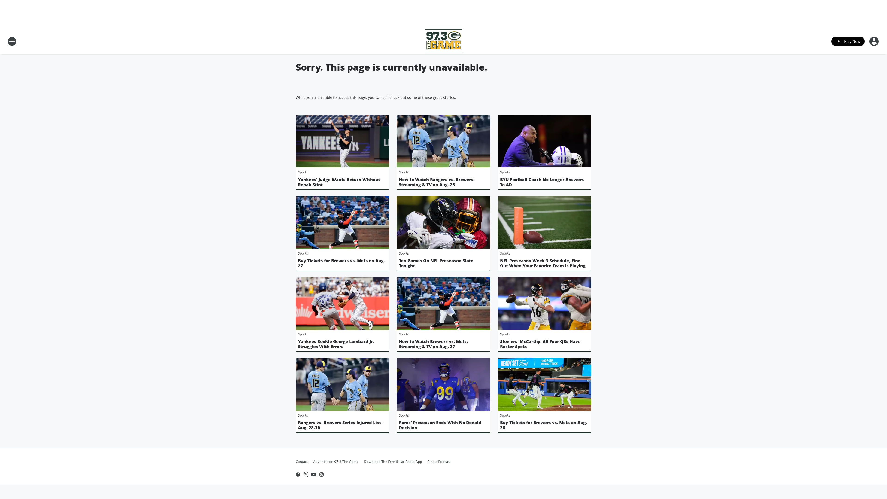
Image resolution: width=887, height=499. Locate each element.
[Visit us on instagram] (321, 474)
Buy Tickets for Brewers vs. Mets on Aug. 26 (543, 425)
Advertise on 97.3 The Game (335, 461)
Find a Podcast (439, 461)
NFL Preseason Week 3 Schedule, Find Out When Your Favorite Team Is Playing (543, 263)
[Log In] (874, 41)
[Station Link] (443, 41)
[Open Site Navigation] (12, 41)
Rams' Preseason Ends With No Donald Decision (440, 425)
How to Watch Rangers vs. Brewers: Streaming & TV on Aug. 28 (436, 182)
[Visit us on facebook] (298, 474)
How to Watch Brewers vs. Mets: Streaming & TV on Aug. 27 (433, 344)
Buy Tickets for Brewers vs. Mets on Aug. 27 (341, 263)
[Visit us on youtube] (313, 474)
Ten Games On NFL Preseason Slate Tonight (436, 263)
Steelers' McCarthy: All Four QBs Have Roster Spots (540, 344)
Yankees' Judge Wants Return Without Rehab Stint (339, 182)
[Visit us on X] (306, 474)
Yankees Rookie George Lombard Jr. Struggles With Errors (336, 344)
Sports (303, 172)
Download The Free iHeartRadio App (393, 461)
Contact (302, 461)
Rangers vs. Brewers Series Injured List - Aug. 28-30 (340, 425)
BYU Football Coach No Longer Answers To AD (542, 182)
